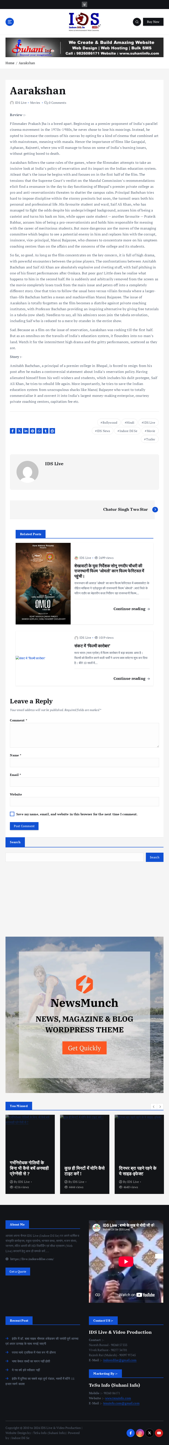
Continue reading (130, 608)
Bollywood (110, 422)
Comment (18, 720)
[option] (30, 1154)
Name (15, 755)
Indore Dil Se (128, 431)
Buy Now (153, 22)
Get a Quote (17, 1271)
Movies (35, 102)
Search (15, 842)
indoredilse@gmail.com (120, 1360)
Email (15, 775)
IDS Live (21, 102)
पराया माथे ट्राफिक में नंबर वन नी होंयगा (34, 1352)
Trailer (150, 439)
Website (16, 794)
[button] (154, 1106)
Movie (151, 431)
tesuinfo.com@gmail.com (121, 1403)
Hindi (130, 422)
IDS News (103, 431)
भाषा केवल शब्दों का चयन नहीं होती (31, 1361)
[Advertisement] (84, 899)
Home (10, 63)
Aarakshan (27, 63)
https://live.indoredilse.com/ (31, 1259)
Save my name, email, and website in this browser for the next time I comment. (77, 814)
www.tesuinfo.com (118, 1398)
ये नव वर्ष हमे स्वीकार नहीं (26, 1370)
